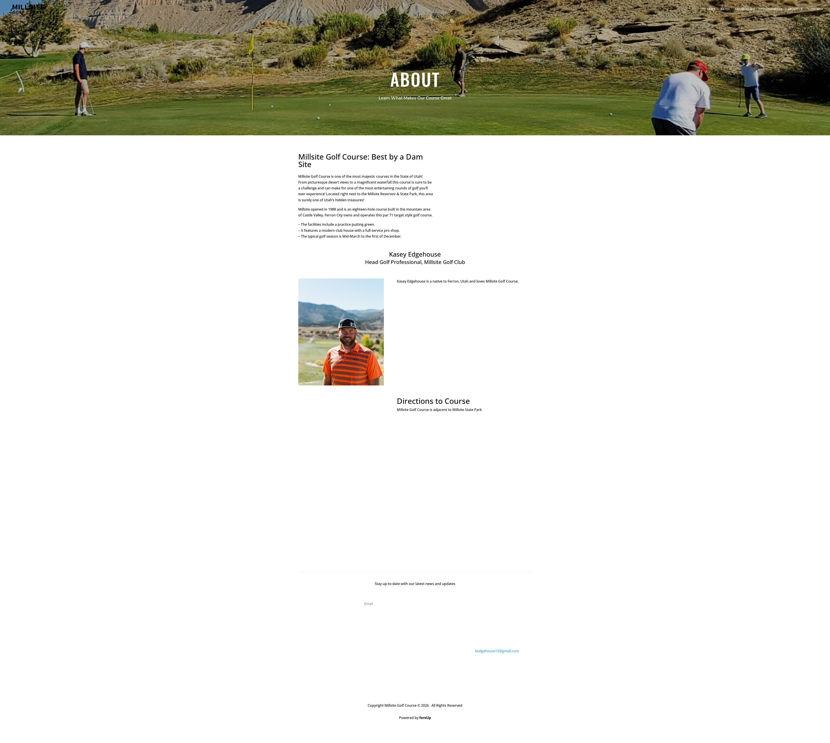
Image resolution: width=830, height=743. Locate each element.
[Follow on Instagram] (419, 669)
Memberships (745, 9)
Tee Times (708, 9)
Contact (815, 9)
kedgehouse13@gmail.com (497, 651)
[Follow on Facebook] (410, 669)
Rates (725, 9)
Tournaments (771, 9)
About (793, 9)
